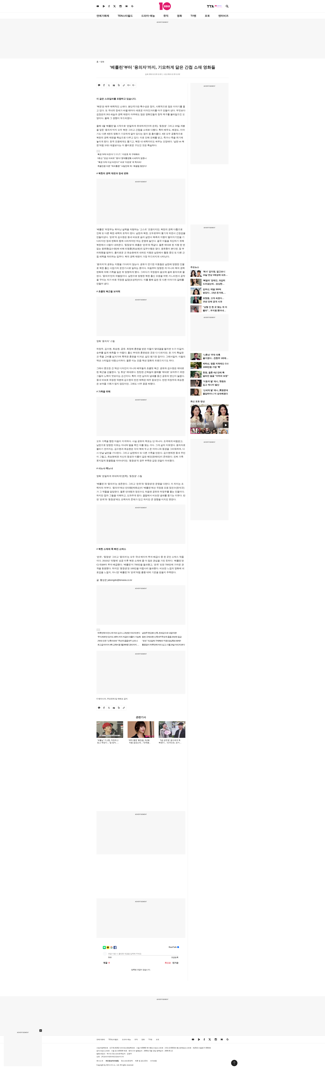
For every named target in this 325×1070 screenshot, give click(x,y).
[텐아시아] (165, 6)
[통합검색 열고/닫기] (227, 6)
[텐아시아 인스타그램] (120, 6)
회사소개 (99, 1061)
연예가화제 (102, 15)
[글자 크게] (128, 85)
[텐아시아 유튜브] (98, 6)
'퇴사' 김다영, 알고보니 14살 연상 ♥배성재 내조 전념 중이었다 (214, 275)
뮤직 (165, 15)
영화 (179, 15)
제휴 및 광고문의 (141, 1061)
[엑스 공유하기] (108, 85)
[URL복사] (123, 85)
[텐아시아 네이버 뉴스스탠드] (126, 6)
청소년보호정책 (127, 1061)
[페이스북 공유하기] (104, 85)
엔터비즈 (223, 15)
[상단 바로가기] (234, 1063)
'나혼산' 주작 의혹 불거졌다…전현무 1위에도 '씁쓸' (215, 358)
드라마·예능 (148, 15)
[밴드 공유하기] (118, 85)
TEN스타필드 (125, 15)
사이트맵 (153, 1061)
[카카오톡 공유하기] (99, 85)
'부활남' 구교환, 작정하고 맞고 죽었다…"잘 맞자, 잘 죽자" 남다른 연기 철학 (108, 742)
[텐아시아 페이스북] (109, 6)
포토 (207, 15)
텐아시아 (109, 1065)
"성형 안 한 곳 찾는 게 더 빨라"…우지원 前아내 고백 (215, 310)
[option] (209, 416)
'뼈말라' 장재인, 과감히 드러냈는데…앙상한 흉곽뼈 (214, 284)
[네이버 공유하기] (113, 85)
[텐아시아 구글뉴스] (132, 6)
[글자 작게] (133, 85)
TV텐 (193, 15)
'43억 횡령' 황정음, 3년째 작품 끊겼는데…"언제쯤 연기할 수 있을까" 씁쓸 (139, 742)
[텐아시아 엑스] (114, 6)
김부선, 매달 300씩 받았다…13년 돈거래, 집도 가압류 (213, 292)
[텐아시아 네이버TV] (104, 6)
